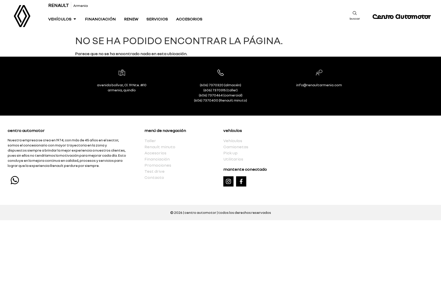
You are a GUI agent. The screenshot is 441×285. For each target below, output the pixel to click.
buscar (355, 18)
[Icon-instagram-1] (228, 181)
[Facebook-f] (241, 181)
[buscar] (355, 13)
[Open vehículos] (75, 19)
